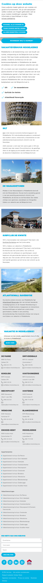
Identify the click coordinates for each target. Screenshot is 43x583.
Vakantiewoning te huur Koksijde (14, 501)
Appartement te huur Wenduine (14, 476)
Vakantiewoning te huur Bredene (14, 515)
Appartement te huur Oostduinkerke (15, 464)
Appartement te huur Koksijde (13, 461)
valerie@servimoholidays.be (33, 385)
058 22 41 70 (7, 365)
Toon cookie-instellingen (14, 28)
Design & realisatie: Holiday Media (12, 575)
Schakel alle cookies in (13, 24)
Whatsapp (22, 562)
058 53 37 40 (29, 382)
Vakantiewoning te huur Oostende (15, 512)
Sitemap (4, 580)
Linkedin (16, 562)
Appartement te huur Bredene (13, 473)
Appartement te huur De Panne (13, 455)
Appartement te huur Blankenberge (15, 479)
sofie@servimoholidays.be (11, 385)
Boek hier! (10, 343)
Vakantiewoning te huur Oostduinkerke (16, 504)
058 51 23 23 (7, 382)
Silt (4, 133)
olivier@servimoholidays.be (12, 367)
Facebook (4, 562)
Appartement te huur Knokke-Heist (15, 485)
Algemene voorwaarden (9, 578)
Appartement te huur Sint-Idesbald (15, 458)
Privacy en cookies (23, 578)
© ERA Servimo (6, 572)
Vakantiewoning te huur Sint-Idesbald (16, 498)
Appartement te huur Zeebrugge (14, 482)
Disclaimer (34, 578)
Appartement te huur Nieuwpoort (14, 467)
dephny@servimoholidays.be (9, 404)
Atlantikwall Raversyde (11, 302)
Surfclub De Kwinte (9, 242)
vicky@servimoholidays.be (32, 422)
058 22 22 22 (7, 399)
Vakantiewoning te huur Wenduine (15, 518)
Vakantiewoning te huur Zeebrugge (15, 524)
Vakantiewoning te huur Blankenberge (16, 521)
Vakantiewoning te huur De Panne (14, 495)
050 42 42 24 (8, 419)
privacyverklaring (8, 18)
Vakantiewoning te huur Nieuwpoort (15, 507)
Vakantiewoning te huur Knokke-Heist (16, 527)
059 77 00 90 (29, 399)
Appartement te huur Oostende (14, 470)
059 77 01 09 (29, 439)
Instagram (10, 562)
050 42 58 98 (29, 419)
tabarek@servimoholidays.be (31, 404)
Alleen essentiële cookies (14, 32)
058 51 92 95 (28, 365)
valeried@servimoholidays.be (31, 444)
